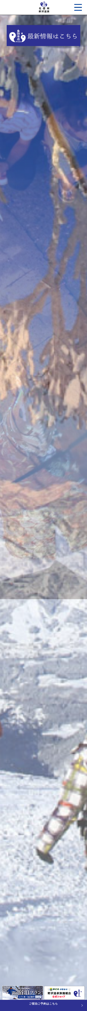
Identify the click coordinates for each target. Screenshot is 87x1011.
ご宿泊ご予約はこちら (43, 1003)
